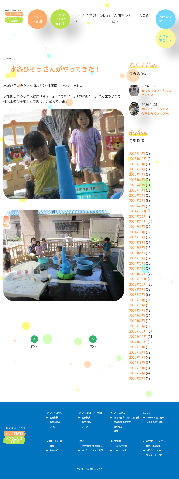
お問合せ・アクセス (154, 441)
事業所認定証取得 (122, 422)
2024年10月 (138, 221)
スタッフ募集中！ (165, 38)
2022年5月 (137, 367)
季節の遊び (55, 422)
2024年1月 (137, 268)
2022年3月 (137, 378)
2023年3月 (137, 315)
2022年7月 (137, 357)
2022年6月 (137, 362)
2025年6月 (137, 179)
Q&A (144, 15)
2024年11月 (138, 216)
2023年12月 (138, 273)
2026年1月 (137, 153)
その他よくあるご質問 (92, 450)
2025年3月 (137, 195)
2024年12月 (138, 211)
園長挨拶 (54, 417)
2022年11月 (138, 336)
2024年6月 (137, 242)
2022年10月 (138, 341)
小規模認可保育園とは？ (93, 445)
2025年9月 (137, 164)
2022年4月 (137, 373)
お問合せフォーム (154, 450)
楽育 (116, 431)
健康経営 (118, 426)
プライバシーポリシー (156, 455)
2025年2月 (137, 200)
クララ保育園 (37, 18)
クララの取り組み (154, 422)
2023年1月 (137, 326)
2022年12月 (138, 331)
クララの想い (118, 412)
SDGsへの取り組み (155, 417)
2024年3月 (137, 258)
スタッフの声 (120, 450)
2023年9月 (137, 289)
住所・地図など (153, 445)
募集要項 (54, 450)
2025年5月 (137, 184)
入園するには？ (56, 441)
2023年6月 (137, 300)
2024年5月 (137, 247)
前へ (34, 346)
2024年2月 (137, 263)
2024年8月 (137, 232)
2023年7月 (137, 294)
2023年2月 (137, 320)
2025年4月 (137, 190)
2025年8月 (137, 169)
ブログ (53, 426)
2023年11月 (138, 279)
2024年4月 (137, 252)
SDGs (105, 15)
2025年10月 (138, 158)
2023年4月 (137, 310)
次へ (93, 346)
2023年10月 (138, 284)
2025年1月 (137, 205)
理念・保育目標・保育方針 (126, 417)
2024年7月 (137, 237)
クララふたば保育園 (60, 18)
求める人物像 (120, 445)
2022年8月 (137, 352)
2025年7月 (137, 174)
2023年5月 (137, 305)
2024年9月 (137, 226)
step (52, 445)
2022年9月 (137, 346)
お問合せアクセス (165, 18)
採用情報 (116, 441)
